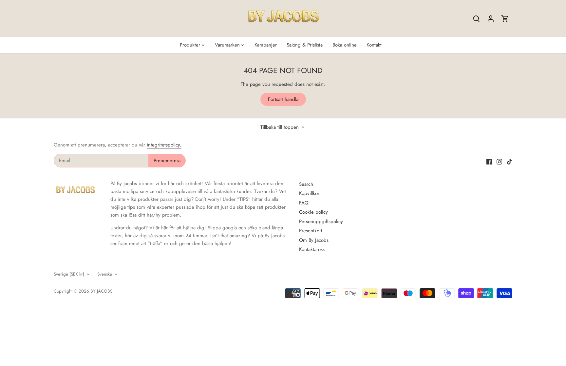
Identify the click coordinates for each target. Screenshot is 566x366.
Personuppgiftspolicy (321, 221)
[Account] (490, 19)
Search (306, 184)
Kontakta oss (312, 249)
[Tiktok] (509, 161)
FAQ (304, 202)
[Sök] (476, 19)
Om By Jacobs (314, 240)
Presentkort (310, 230)
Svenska (104, 274)
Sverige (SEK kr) (69, 274)
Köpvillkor (309, 193)
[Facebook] (489, 161)
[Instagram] (499, 161)
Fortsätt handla (283, 99)
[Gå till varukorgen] (505, 19)
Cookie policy (313, 212)
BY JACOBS (101, 291)
